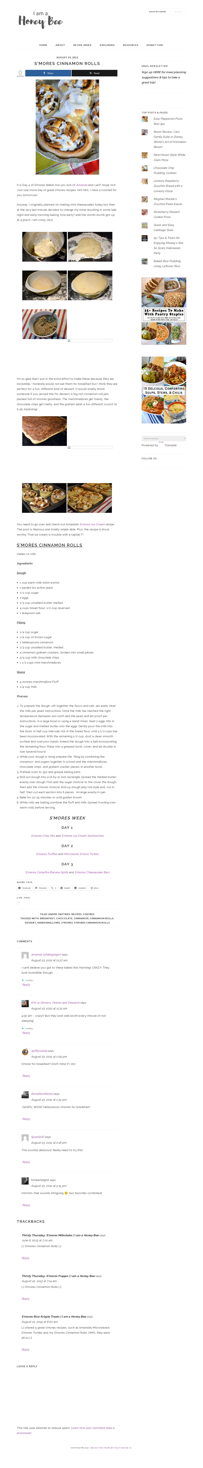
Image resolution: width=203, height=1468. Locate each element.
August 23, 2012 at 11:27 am (49, 960)
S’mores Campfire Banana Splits (46, 872)
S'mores (89, 914)
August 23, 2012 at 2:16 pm (49, 1142)
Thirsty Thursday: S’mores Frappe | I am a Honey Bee (58, 1276)
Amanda (81, 185)
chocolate (64, 918)
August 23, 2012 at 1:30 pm (49, 1099)
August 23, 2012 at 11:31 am (49, 1008)
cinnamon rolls (102, 918)
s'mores (67, 922)
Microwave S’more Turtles (81, 854)
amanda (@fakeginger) (46, 954)
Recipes (76, 914)
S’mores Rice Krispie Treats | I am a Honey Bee (54, 1316)
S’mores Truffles (46, 854)
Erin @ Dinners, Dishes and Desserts (55, 1002)
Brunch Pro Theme (101, 1448)
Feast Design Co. (123, 1448)
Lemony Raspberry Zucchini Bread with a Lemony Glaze (168, 185)
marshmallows (48, 922)
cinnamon (81, 918)
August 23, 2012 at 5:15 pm (48, 1185)
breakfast (47, 918)
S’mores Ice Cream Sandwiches (83, 835)
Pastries (64, 914)
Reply (26, 984)
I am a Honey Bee (40, 19)
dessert (30, 922)
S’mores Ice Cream (92, 524)
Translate (170, 445)
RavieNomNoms (42, 1093)
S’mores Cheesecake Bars (92, 872)
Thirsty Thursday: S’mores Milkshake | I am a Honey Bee (60, 1235)
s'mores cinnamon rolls (92, 922)
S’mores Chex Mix (43, 835)
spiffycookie (39, 1050)
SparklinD (37, 1136)
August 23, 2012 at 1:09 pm (49, 1056)
